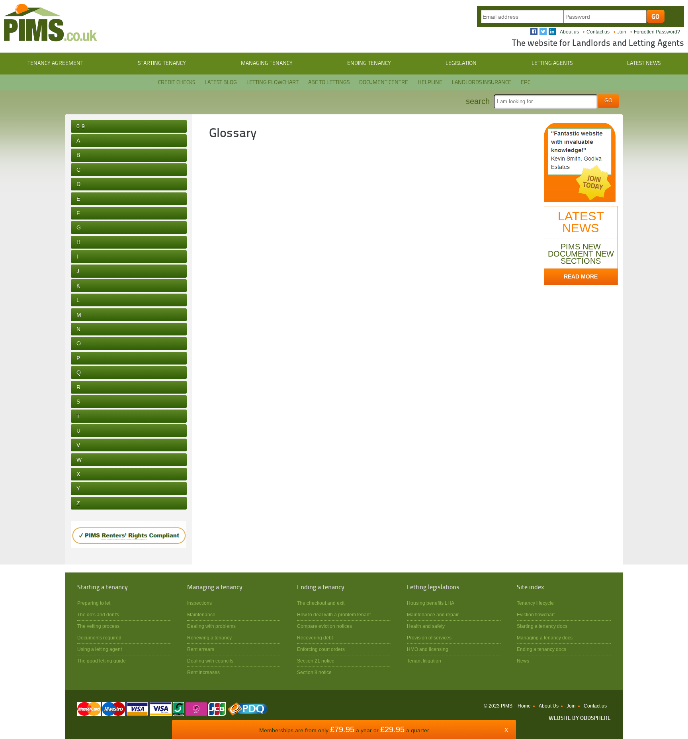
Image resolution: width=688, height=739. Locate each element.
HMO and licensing (427, 649)
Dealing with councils (210, 660)
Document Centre (383, 82)
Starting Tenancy (162, 63)
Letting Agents (552, 63)
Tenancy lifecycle (535, 603)
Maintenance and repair (433, 614)
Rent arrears (200, 649)
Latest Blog (221, 82)
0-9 (80, 126)
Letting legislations (433, 587)
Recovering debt (315, 637)
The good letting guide (101, 660)
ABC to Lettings (329, 82)
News (523, 660)
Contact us (598, 32)
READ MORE (581, 276)
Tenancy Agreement (55, 63)
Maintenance (201, 614)
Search (478, 101)
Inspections (199, 603)
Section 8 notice (314, 672)
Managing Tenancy (267, 63)
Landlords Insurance (481, 82)
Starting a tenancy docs (542, 626)
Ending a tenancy (320, 587)
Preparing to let (93, 603)
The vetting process (98, 626)
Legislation (461, 63)
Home (524, 706)
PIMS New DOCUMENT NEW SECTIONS (581, 253)
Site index (530, 587)
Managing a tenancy (214, 587)
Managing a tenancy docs (545, 637)
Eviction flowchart (536, 614)
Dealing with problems (211, 626)
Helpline (430, 82)
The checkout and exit (320, 603)
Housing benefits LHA (430, 603)
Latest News (644, 63)
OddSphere (595, 718)
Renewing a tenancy (209, 637)
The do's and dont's (98, 614)
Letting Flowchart (272, 82)
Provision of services (429, 637)
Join (621, 32)
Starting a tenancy (102, 587)
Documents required (99, 637)
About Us (549, 706)
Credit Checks (176, 82)
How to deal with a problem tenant (334, 614)
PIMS (50, 22)
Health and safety (426, 626)
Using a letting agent (99, 649)
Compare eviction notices (324, 626)
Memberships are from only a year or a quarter (344, 730)
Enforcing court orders (321, 649)
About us (569, 32)
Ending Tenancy (369, 63)
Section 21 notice (315, 660)
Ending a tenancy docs (541, 649)
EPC (525, 82)
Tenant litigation (424, 660)
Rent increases (203, 672)
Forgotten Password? (657, 32)
